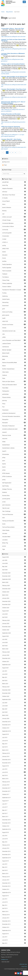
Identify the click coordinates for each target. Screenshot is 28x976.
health (13, 318)
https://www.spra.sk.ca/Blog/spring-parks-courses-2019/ (14, 49)
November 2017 (13, 791)
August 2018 (13, 766)
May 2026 (13, 566)
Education (13, 255)
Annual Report (13, 201)
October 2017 (13, 794)
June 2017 (13, 807)
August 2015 (13, 861)
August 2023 (13, 611)
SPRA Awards (13, 473)
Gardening (13, 296)
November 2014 (13, 886)
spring (13, 479)
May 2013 (13, 943)
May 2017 (13, 810)
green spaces (13, 315)
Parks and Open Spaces (13, 381)
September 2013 (13, 930)
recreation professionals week (13, 429)
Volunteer (13, 533)
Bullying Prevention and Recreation (11, 114)
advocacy (13, 191)
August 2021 (13, 668)
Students (13, 492)
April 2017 (13, 813)
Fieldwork (13, 274)
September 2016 (13, 829)
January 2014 (13, 918)
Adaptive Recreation (13, 188)
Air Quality (13, 198)
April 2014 (13, 908)
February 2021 (13, 687)
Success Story (13, 495)
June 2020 (13, 706)
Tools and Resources (13, 514)
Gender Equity (13, 299)
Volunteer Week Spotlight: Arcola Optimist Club (14, 76)
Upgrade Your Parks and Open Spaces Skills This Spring (13, 40)
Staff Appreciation (13, 483)
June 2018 (13, 772)
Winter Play (13, 543)
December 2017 (13, 788)
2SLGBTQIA (13, 182)
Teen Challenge (13, 511)
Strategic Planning (13, 489)
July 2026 (13, 560)
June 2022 (13, 642)
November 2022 (13, 626)
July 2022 (13, 639)
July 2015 (13, 864)
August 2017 (13, 801)
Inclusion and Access (13, 324)
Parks (13, 378)
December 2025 (13, 573)
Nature (13, 365)
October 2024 (13, 592)
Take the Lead (13, 508)
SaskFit (13, 451)
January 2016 (13, 848)
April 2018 (13, 775)
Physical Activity (13, 397)
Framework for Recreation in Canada (13, 290)
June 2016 (13, 839)
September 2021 (13, 664)
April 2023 (13, 617)
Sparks (13, 464)
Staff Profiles (13, 486)
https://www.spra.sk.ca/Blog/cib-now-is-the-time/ (13, 36)
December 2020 (13, 690)
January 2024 (13, 598)
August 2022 (13, 636)
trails (13, 517)
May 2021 (13, 677)
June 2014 (13, 902)
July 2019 (13, 737)
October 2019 (13, 728)
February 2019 (13, 753)
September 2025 (13, 579)
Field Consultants (13, 271)
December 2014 (13, 883)
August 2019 (13, 734)
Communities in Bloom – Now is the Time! (12, 28)
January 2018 (13, 785)
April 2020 (13, 712)
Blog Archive (9, 12)
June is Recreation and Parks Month (13, 340)
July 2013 (13, 937)
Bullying (13, 210)
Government (13, 305)
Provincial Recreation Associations (13, 416)
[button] (24, 173)
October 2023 (13, 607)
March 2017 (13, 816)
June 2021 (13, 674)
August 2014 (13, 895)
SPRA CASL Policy (23, 964)
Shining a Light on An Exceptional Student (12, 64)
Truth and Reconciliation (13, 527)
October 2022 (13, 630)
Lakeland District (13, 343)
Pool (13, 407)
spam (13, 460)
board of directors (13, 207)
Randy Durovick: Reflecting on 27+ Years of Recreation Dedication (13, 102)
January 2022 (13, 655)
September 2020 (13, 699)
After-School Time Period (13, 195)
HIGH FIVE (13, 321)
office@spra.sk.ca (4, 959)
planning (13, 400)
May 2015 (13, 867)
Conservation (13, 236)
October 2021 (13, 661)
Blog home (7, 162)
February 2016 (13, 845)
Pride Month (13, 410)
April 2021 (13, 680)
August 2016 (13, 832)
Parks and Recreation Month (13, 384)
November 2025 (13, 576)
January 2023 (13, 623)
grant (13, 309)
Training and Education (13, 521)
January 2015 (13, 880)
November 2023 (13, 604)
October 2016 (13, 826)
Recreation (13, 422)
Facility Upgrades (13, 267)
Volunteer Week (13, 536)
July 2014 (13, 899)
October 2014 (13, 889)
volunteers (13, 540)
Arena (13, 204)
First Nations (13, 277)
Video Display (13, 530)
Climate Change (13, 220)
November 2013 (13, 924)
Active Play (13, 185)
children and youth (13, 217)
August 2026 (13, 557)
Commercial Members (13, 223)
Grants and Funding (13, 312)
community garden (13, 233)
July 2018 (13, 769)
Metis (13, 359)
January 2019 (13, 756)
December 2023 (13, 601)
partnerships (13, 394)
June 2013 (13, 940)
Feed (5, 165)
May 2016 (13, 842)
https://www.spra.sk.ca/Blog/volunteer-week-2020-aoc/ (13, 85)
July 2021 (13, 671)
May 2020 (13, 709)
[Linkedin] (18, 973)
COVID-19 (13, 242)
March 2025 (13, 582)
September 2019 (13, 731)
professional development (13, 413)
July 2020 (13, 702)
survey (13, 502)
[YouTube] (16, 973)
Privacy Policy (24, 966)
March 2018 (13, 778)
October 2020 (13, 696)
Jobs (13, 334)
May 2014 (13, 905)
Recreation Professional (13, 426)
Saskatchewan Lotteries (13, 448)
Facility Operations (13, 264)
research (13, 432)
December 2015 (13, 851)
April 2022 (13, 645)
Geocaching (13, 302)
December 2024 (13, 588)
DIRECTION (13, 248)
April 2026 (13, 569)
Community (13, 229)
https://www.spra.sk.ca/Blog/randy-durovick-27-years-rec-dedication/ (13, 110)
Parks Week (13, 388)
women (13, 546)
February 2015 (13, 876)
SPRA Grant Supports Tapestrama (10, 126)
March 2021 (13, 683)
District (13, 252)
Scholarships (13, 454)
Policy (13, 403)
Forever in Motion (13, 286)
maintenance (13, 346)
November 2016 (13, 823)
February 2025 (13, 585)
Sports (13, 467)
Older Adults (13, 372)
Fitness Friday (13, 280)
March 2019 (13, 750)
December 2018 (13, 759)
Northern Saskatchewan (13, 369)
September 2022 (13, 633)
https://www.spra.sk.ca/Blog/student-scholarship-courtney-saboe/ (13, 72)
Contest (13, 239)
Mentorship (13, 356)
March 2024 (13, 595)
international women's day (13, 331)
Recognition (13, 419)
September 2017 (13, 797)
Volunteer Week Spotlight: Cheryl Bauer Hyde (13, 89)
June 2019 (13, 740)
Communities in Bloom (13, 226)
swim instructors (13, 505)
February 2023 (13, 620)
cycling (13, 245)
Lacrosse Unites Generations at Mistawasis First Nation (13, 54)
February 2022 (13, 652)
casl (13, 214)
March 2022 (13, 649)
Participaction (13, 391)
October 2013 (13, 927)
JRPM (13, 337)
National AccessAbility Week (13, 362)
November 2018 (13, 763)
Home (2, 12)
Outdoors (13, 375)
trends (13, 524)
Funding (13, 293)
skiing (13, 457)
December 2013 (13, 921)
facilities (13, 261)
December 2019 (13, 721)
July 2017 (13, 804)
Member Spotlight (13, 350)
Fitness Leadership (13, 283)
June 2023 (13, 614)
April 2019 (13, 747)
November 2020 (13, 693)
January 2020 (13, 718)
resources (13, 438)
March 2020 (13, 715)
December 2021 (13, 658)
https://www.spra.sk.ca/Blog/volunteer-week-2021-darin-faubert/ (13, 148)
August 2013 (13, 933)
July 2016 (13, 835)
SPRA (13, 470)
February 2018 (13, 782)
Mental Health (13, 353)
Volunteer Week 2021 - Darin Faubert (11, 139)
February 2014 (13, 914)
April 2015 (13, 870)
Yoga (13, 549)
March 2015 (13, 873)
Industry (13, 328)
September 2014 (13, 892)
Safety (13, 441)
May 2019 (13, 744)
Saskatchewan (13, 445)
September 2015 (13, 857)
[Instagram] (21, 973)
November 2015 (13, 854)
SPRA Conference (13, 476)
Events (13, 258)
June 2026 (13, 563)
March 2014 (13, 911)
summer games (13, 498)
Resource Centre (13, 435)
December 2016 (13, 820)
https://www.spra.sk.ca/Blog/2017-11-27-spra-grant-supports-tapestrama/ (12, 135)
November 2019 (13, 725)
